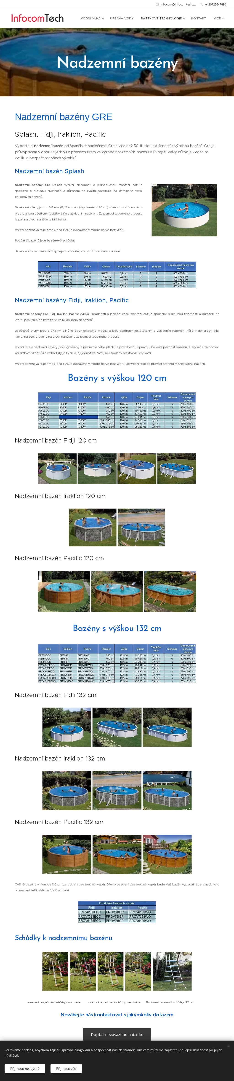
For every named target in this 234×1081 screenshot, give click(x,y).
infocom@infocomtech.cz (178, 4)
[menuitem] (93, 18)
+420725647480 (215, 4)
